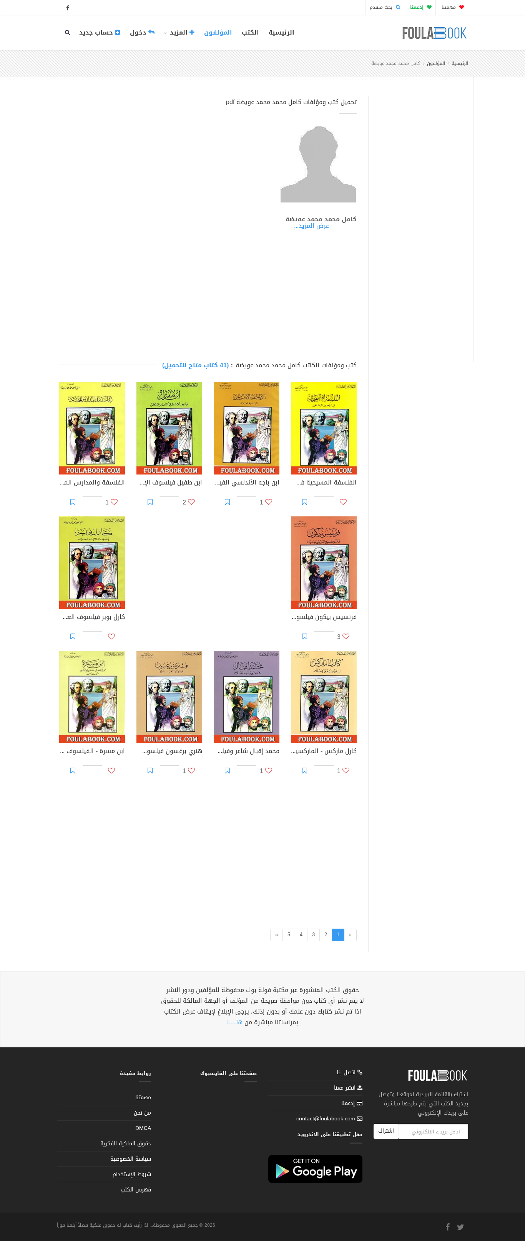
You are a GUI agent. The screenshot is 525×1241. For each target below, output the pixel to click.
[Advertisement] (419, 220)
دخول (139, 32)
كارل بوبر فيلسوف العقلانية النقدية (92, 618)
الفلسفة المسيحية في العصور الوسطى (324, 483)
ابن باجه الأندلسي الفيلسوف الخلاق (246, 483)
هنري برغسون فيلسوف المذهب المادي (169, 752)
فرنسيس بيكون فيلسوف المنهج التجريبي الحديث (324, 618)
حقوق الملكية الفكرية (125, 1143)
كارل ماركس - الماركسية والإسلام (324, 752)
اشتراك (386, 1131)
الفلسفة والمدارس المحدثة (92, 483)
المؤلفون (218, 32)
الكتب (250, 32)
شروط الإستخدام (132, 1174)
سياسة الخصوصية (130, 1159)
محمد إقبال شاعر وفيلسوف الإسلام (246, 752)
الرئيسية (281, 32)
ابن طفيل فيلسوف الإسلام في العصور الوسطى (169, 483)
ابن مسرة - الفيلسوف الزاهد (92, 752)
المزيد (178, 32)
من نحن (142, 1113)
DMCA (143, 1128)
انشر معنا (345, 1088)
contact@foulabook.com (325, 1118)
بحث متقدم (382, 7)
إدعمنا (349, 1103)
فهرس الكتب (136, 1190)
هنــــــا (235, 1022)
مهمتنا (449, 7)
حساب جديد (97, 32)
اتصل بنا (347, 1073)
